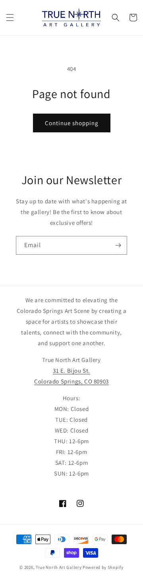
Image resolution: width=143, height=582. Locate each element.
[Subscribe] (118, 245)
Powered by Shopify (103, 567)
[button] (10, 17)
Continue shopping (72, 123)
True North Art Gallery (59, 567)
